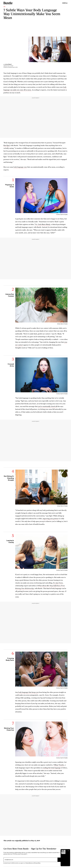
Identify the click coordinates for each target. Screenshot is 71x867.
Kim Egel (6, 145)
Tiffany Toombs (58, 765)
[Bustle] (8, 3)
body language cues (20, 167)
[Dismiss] (68, 851)
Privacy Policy (37, 863)
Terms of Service (29, 863)
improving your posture (51, 519)
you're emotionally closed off (47, 406)
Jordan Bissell (8, 64)
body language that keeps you (28, 692)
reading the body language (52, 768)
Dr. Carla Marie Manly (42, 224)
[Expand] (62, 851)
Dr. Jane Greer (58, 583)
